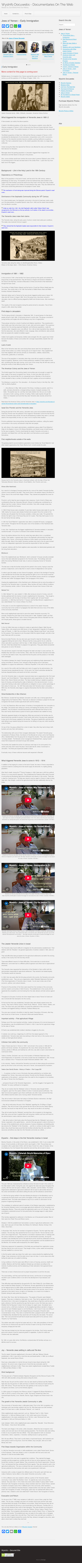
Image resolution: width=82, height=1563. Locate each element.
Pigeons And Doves (66, 91)
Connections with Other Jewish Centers (69, 50)
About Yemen (48, 56)
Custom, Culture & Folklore (70, 67)
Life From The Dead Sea (68, 87)
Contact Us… (16, 14)
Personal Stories (21, 54)
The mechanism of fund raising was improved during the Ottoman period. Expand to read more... (28, 191)
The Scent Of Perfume (67, 89)
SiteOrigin (43, 1559)
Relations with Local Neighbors (71, 47)
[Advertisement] (69, 137)
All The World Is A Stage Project (70, 95)
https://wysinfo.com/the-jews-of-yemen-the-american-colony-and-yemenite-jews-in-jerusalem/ (28, 403)
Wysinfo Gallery (65, 97)
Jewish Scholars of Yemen (70, 53)
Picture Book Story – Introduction (69, 36)
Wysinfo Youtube (27, 1527)
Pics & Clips (28, 14)
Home (5, 14)
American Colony (8, 56)
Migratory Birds (65, 85)
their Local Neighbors (35, 57)
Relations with (35, 54)
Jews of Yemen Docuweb (16, 38)
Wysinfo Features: (66, 83)
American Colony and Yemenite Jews (69, 56)
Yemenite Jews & (8, 54)
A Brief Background (48, 54)
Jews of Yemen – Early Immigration (69, 70)
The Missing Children (69, 65)
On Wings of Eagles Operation (71, 63)
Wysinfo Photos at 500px (66, 111)
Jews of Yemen (65, 33)
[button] (26, 64)
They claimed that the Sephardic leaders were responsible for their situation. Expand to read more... (27, 227)
